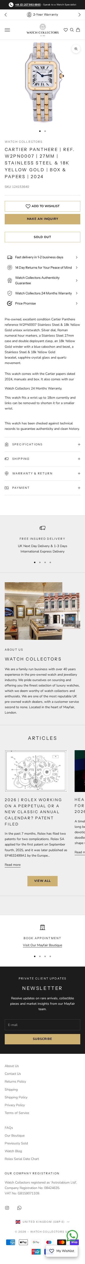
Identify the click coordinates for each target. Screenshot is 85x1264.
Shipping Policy (16, 1097)
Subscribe (42, 1039)
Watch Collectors (24, 141)
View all (42, 881)
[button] (79, 15)
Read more (13, 864)
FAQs (9, 1128)
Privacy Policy (15, 1105)
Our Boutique (15, 1135)
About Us (12, 1066)
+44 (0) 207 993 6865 (28, 4)
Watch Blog (13, 1151)
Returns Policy (15, 1081)
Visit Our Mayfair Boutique (42, 945)
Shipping (11, 1089)
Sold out (42, 237)
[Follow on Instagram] (7, 1207)
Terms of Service (17, 1113)
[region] (42, 539)
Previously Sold (16, 1143)
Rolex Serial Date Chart (22, 1159)
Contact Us (13, 1073)
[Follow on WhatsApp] (19, 1207)
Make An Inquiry (42, 219)
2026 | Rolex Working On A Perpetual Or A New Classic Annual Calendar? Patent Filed (33, 811)
